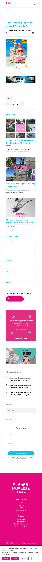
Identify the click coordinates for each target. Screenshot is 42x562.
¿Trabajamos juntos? (21, 526)
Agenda (11, 226)
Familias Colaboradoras (21, 524)
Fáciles (11, 190)
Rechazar (15, 558)
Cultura (21, 503)
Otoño (27, 149)
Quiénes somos (21, 519)
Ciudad (21, 507)
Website (8, 282)
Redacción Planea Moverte (16, 30)
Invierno (11, 149)
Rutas (21, 192)
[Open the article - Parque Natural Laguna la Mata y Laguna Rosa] (20, 169)
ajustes (7, 554)
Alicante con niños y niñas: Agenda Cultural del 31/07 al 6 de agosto (20, 394)
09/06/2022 (29, 30)
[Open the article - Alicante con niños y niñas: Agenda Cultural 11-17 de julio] (20, 207)
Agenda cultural (21, 510)
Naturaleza (19, 149)
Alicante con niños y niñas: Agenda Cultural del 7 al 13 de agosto (20, 386)
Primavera (24, 152)
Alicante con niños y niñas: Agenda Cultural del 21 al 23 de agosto (20, 379)
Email (7, 271)
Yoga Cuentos (21, 521)
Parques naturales (12, 152)
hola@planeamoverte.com (28, 543)
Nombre (8, 260)
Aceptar (6, 558)
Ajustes (24, 558)
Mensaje (8, 241)
